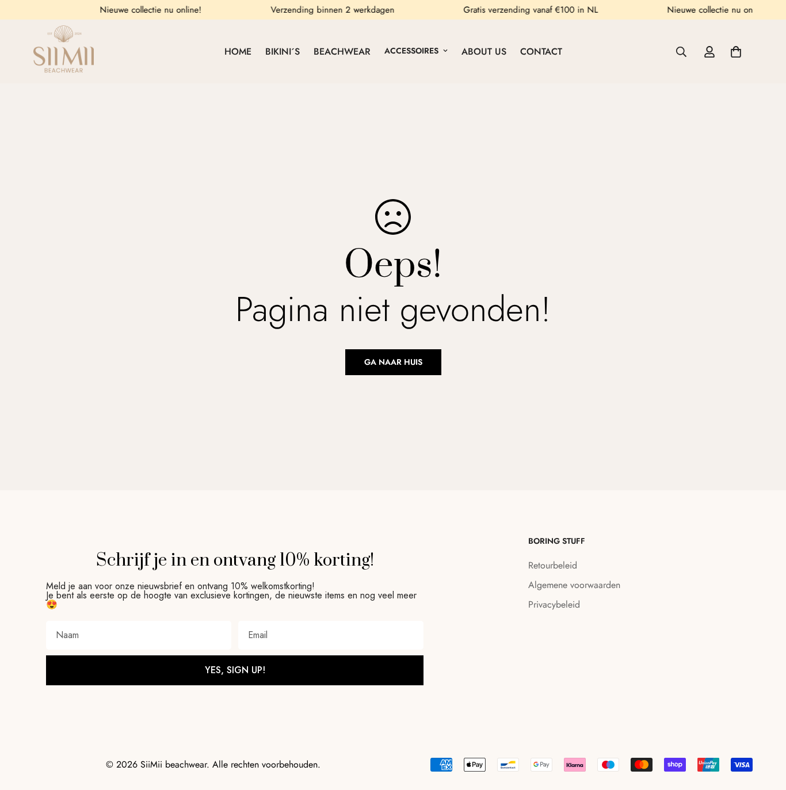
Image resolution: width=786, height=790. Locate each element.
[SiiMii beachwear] (63, 51)
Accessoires (411, 50)
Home (237, 51)
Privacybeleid (554, 604)
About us (483, 51)
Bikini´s (282, 51)
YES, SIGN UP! (235, 670)
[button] (736, 52)
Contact (541, 51)
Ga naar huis (393, 362)
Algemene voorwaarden (574, 584)
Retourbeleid (552, 565)
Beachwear (342, 51)
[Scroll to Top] (763, 727)
